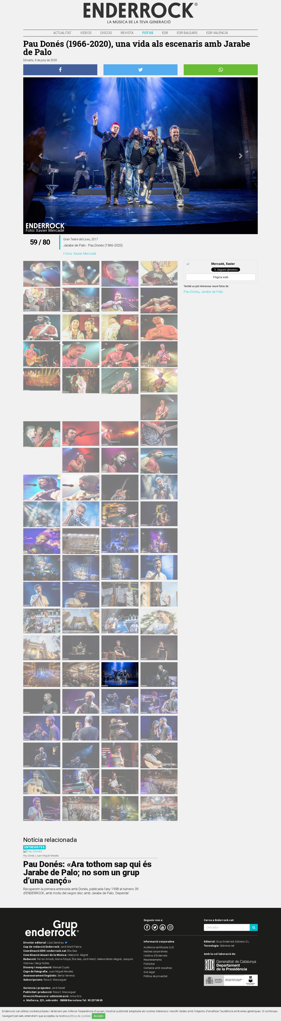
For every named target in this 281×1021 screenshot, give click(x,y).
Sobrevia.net (227, 945)
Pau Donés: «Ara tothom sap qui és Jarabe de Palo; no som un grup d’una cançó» (87, 872)
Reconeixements (153, 959)
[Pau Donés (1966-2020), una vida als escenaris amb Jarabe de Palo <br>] (159, 567)
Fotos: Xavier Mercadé (79, 254)
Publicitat (149, 963)
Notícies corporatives (156, 951)
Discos (106, 33)
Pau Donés (191, 292)
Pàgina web (220, 277)
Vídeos (86, 33)
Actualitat (62, 33)
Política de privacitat (155, 976)
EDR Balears (187, 33)
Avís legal (149, 972)
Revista (127, 33)
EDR (165, 33)
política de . (79, 1015)
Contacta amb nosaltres (158, 967)
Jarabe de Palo (212, 292)
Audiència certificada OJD (159, 947)
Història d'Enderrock (155, 955)
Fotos (147, 33)
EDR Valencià (217, 33)
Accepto (98, 1016)
